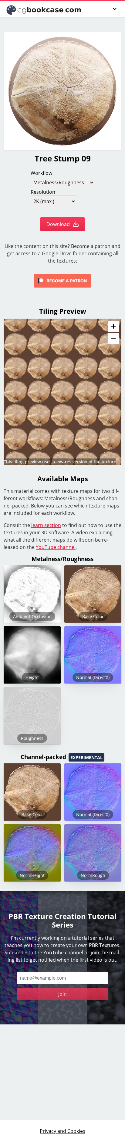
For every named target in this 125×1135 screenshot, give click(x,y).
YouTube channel (56, 547)
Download (58, 224)
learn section (46, 525)
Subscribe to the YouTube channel (44, 952)
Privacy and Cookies (62, 1131)
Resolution (43, 192)
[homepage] (44, 9)
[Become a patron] (62, 281)
